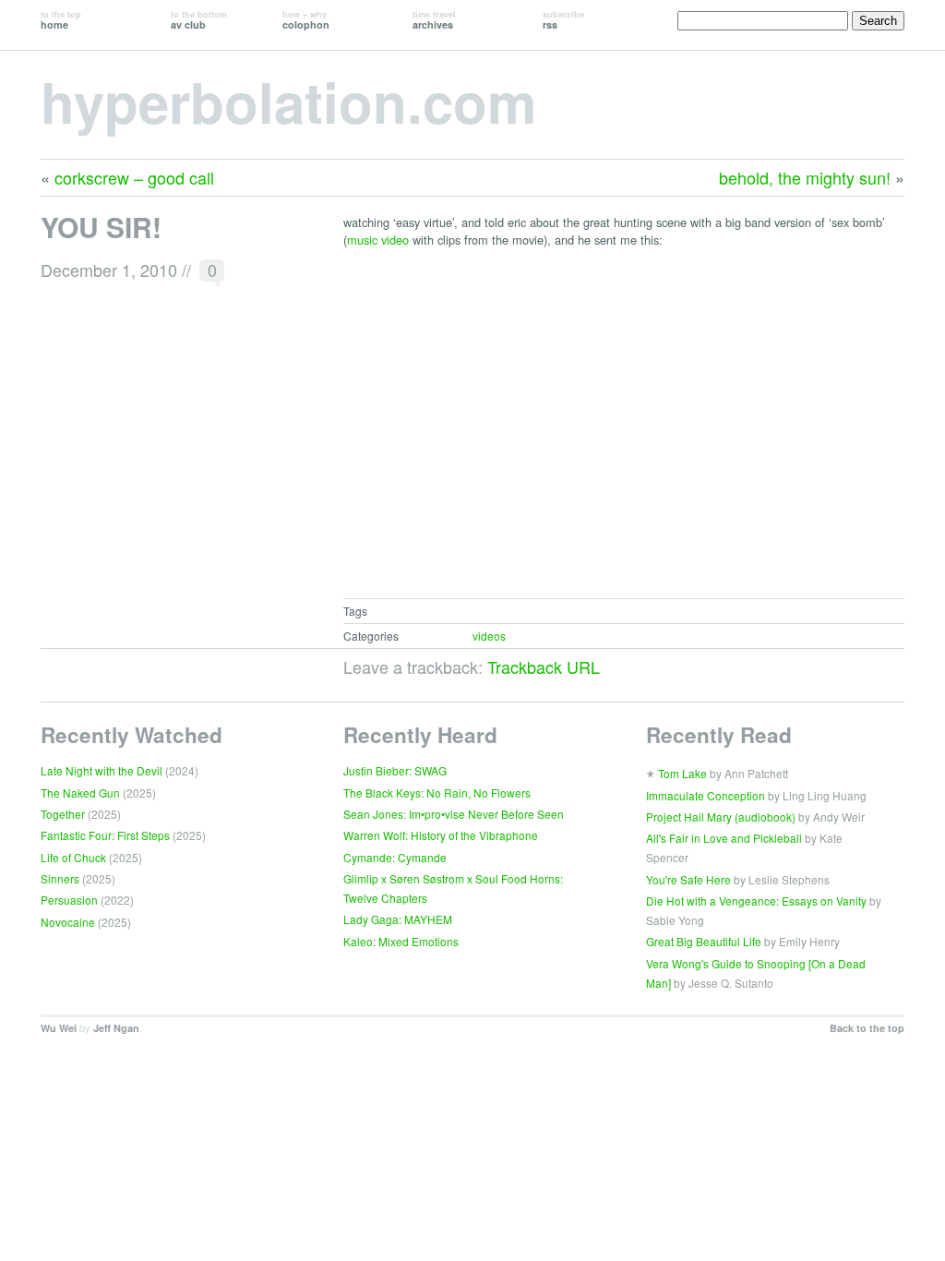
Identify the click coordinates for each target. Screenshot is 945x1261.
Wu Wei (59, 1028)
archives (434, 19)
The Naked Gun (80, 792)
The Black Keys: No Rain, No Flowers (437, 792)
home (61, 19)
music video (378, 239)
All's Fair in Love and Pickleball (724, 838)
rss (563, 19)
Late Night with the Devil (101, 770)
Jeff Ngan (116, 1028)
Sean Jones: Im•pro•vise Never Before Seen (453, 814)
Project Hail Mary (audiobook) (720, 816)
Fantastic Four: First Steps (105, 835)
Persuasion (69, 899)
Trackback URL (543, 667)
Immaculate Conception (705, 795)
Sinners (60, 878)
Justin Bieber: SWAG (395, 770)
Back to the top (867, 1028)
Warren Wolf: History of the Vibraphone (440, 835)
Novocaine (68, 922)
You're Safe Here (688, 879)
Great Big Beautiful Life (703, 941)
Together (63, 814)
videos (489, 635)
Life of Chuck (73, 857)
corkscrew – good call (134, 177)
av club (199, 19)
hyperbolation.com (288, 100)
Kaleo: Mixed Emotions (401, 941)
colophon (305, 19)
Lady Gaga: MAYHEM (397, 919)
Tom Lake (682, 773)
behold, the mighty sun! (805, 177)
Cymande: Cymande (395, 857)
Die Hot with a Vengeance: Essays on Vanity (756, 900)
